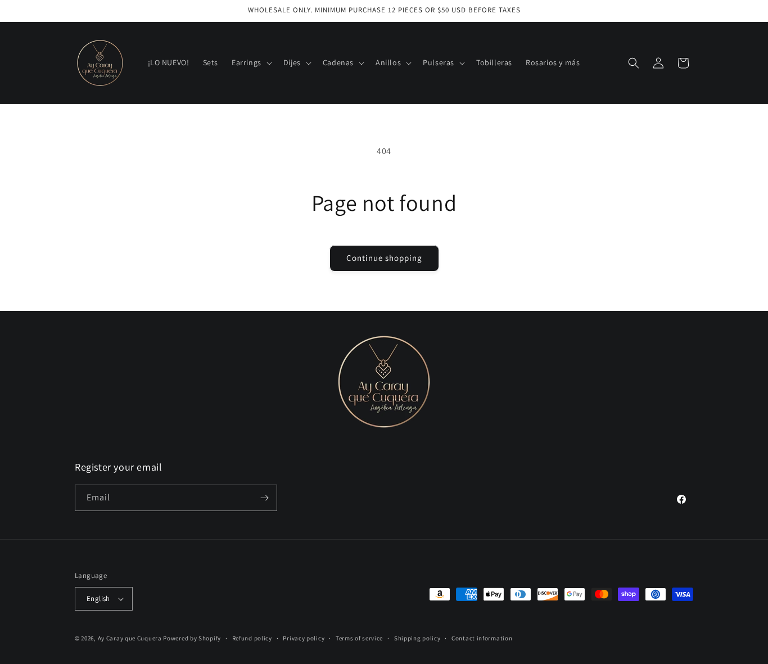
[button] (251, 62)
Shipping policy (417, 638)
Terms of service (359, 638)
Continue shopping (384, 257)
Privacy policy (303, 638)
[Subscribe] (264, 498)
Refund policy (252, 638)
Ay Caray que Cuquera (131, 638)
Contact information (481, 638)
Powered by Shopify (192, 638)
